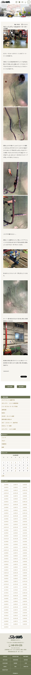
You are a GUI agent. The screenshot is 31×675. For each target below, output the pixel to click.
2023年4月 (15, 521)
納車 (3, 447)
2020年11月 (6, 550)
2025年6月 (25, 496)
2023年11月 (6, 516)
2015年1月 (15, 615)
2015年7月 (15, 610)
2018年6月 (25, 575)
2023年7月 (15, 518)
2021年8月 (6, 541)
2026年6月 (25, 484)
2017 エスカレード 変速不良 (10, 422)
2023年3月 (25, 521)
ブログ (3, 441)
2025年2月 (6, 501)
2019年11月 (6, 561)
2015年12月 (24, 604)
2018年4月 (15, 578)
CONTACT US (26, 666)
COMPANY (15, 663)
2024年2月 (6, 513)
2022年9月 (25, 527)
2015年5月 (6, 612)
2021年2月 (6, 547)
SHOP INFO (26, 659)
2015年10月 (15, 607)
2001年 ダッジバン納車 (8, 416)
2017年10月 (15, 584)
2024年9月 (25, 504)
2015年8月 (6, 610)
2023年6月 (25, 518)
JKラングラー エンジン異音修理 (10, 403)
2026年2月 (6, 490)
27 (15, 470)
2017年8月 (6, 587)
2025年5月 (6, 498)
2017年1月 (15, 592)
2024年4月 (15, 510)
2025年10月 (15, 493)
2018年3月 (25, 578)
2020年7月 (15, 553)
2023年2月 (6, 524)
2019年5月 (6, 567)
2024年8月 (6, 507)
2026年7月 (15, 484)
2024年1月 (15, 513)
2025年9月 (25, 493)
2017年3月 (25, 590)
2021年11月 (6, 538)
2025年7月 (15, 496)
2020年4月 (15, 555)
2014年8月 (6, 621)
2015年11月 (6, 607)
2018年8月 (6, 575)
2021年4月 (15, 544)
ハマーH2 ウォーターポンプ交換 (9, 406)
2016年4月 (15, 601)
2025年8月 (6, 496)
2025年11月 (6, 493)
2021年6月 (25, 541)
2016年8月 (6, 598)
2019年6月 (25, 564)
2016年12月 (24, 592)
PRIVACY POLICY (5, 669)
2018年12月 (24, 570)
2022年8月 (6, 530)
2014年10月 (15, 618)
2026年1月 (15, 490)
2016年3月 (25, 601)
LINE (19, 2)
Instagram (16, 2)
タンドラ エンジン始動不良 (8, 400)
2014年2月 (25, 624)
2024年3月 (25, 510)
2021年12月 (24, 535)
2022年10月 (15, 527)
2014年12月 (24, 615)
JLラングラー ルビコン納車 (9, 429)
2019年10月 (15, 561)
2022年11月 (6, 527)
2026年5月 (6, 487)
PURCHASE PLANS (15, 656)
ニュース (4, 437)
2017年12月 (24, 581)
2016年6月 (25, 598)
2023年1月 (15, 524)
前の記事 (10, 386)
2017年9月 (25, 584)
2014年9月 (25, 618)
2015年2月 (6, 615)
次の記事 (21, 386)
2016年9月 (25, 595)
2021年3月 (25, 544)
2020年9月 (25, 550)
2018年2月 (6, 581)
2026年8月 (6, 484)
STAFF (26, 663)
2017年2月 (6, 592)
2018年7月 (15, 575)
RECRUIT (5, 666)
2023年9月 (25, 516)
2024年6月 (25, 507)
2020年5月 (6, 555)
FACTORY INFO (5, 663)
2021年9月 (25, 538)
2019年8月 (6, 564)
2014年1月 (6, 627)
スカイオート (5, 2)
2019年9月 (25, 561)
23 (27, 468)
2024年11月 (6, 504)
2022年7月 (15, 530)
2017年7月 (15, 587)
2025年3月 (25, 498)
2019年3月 (25, 567)
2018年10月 (15, 572)
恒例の (3, 413)
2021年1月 (15, 547)
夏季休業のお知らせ (7, 419)
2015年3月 (25, 612)
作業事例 (18, 24)
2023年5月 (6, 521)
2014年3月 (15, 624)
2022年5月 (6, 533)
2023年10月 (15, 516)
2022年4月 (15, 533)
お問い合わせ (22, 2)
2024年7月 (15, 507)
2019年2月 (6, 570)
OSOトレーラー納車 (6, 426)
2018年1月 (15, 581)
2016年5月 (6, 601)
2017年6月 (25, 587)
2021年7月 (15, 541)
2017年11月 (6, 584)
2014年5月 (6, 624)
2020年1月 (15, 558)
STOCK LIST (5, 656)
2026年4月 (15, 487)
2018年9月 (25, 572)
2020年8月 (6, 553)
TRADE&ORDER (15, 659)
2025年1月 (15, 501)
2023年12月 (24, 513)
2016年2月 (6, 604)
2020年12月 (24, 547)
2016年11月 (6, 595)
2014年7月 (15, 621)
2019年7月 (15, 564)
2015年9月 (25, 607)
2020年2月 (6, 558)
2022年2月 (6, 535)
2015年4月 (15, 612)
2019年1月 (15, 570)
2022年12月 (24, 524)
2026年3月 (25, 487)
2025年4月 (15, 498)
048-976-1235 (25, 2)
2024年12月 (24, 501)
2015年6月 (25, 610)
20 (15, 468)
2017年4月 (15, 590)
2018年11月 (6, 572)
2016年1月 (15, 604)
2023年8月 (6, 518)
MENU (30, 1)
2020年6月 (25, 553)
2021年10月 (15, 538)
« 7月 (2, 475)
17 (3, 468)
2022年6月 (25, 530)
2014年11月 (6, 618)
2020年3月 (25, 555)
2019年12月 (24, 558)
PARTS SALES (5, 659)
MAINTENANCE (25, 656)
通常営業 (4, 410)
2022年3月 (25, 533)
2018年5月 (6, 578)
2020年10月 (15, 550)
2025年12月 (24, 490)
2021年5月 (6, 544)
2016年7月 (15, 598)
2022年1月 (15, 535)
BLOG (15, 666)
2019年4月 (15, 567)
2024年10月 (15, 504)
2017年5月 (6, 590)
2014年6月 (25, 621)
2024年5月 (6, 510)
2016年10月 (15, 595)
